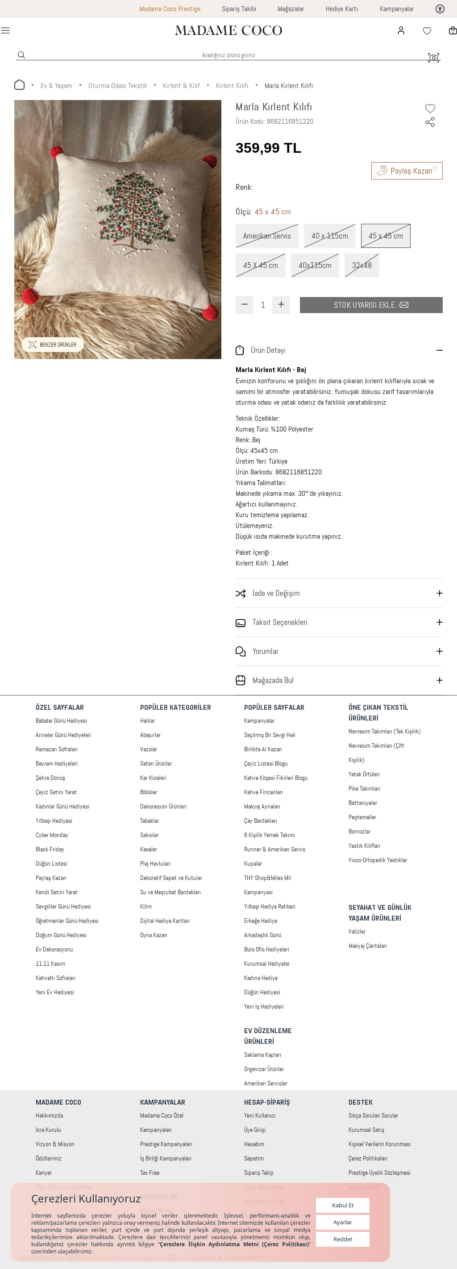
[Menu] (5, 30)
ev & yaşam (56, 85)
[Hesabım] (401, 30)
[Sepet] (453, 30)
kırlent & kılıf (181, 85)
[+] (281, 305)
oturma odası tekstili (117, 85)
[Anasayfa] (228, 30)
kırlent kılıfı (232, 85)
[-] (244, 305)
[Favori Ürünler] (427, 30)
